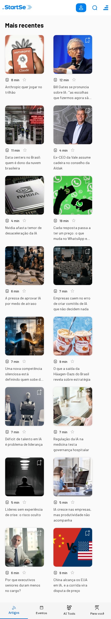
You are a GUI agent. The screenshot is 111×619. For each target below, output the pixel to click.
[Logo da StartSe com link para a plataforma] (17, 8)
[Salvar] (39, 40)
